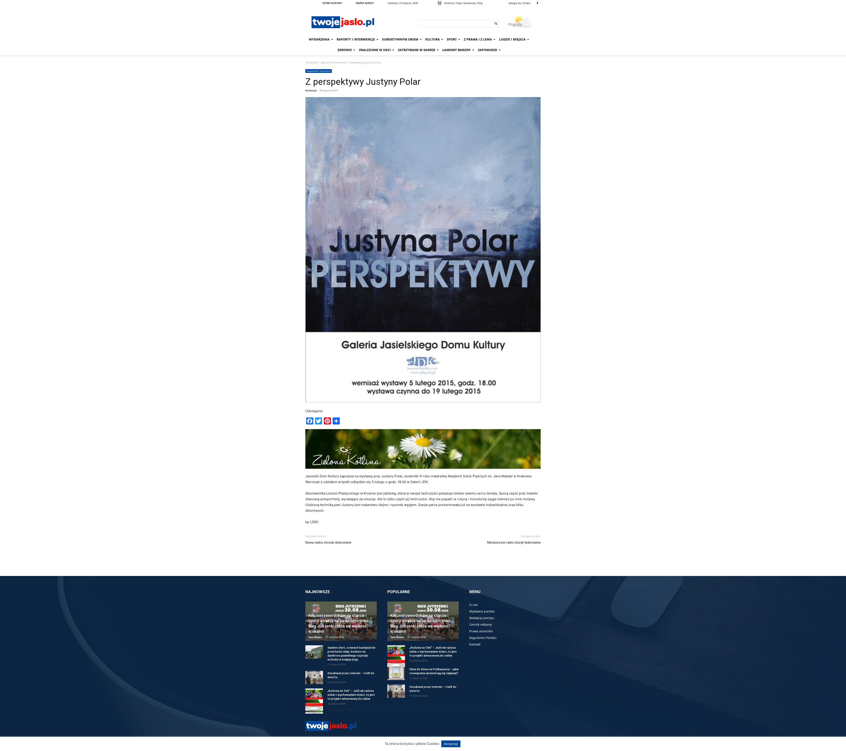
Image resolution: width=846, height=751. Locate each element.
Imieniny (449, 3)
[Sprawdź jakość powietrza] (439, 3)
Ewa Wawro (315, 637)
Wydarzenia (319, 39)
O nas (473, 605)
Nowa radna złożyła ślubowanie (328, 542)
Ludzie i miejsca (512, 39)
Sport (452, 39)
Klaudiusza (469, 3)
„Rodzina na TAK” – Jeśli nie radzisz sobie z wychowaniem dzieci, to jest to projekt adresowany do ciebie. (351, 694)
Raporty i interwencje (356, 39)
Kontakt (475, 644)
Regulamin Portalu (483, 638)
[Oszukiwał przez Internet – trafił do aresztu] (314, 677)
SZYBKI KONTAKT (332, 3)
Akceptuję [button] (451, 743)
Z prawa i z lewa (478, 39)
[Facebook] (537, 3)
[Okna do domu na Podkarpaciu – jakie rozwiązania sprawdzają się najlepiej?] (396, 673)
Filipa (459, 3)
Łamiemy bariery (456, 50)
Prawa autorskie (481, 631)
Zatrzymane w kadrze (416, 50)
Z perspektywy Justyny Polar (363, 81)
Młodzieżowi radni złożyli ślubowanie (514, 542)
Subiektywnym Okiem (400, 39)
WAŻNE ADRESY (365, 3)
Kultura (432, 39)
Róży (480, 3)
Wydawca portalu (482, 611)
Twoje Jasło (311, 62)
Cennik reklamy (480, 624)
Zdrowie (345, 50)
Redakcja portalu (481, 618)
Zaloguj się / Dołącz (520, 3)
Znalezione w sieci (375, 50)
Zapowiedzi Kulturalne (333, 62)
